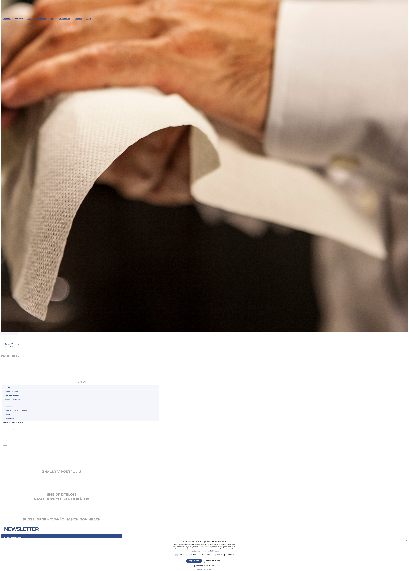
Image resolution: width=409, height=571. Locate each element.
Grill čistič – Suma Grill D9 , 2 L (13, 422)
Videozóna (41, 19)
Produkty (7, 19)
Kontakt (78, 19)
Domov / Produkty (12, 344)
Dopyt (88, 19)
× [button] (406, 540)
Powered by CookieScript (205, 569)
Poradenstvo (9, 419)
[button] (204, 565)
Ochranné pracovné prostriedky (16, 411)
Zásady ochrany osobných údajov (208, 551)
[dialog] (204, 554)
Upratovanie (9, 407)
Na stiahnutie (64, 19)
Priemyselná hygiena (12, 395)
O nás (29, 19)
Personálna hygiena (11, 391)
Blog (52, 19)
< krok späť (9, 346)
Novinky (7, 387)
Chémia (7, 403)
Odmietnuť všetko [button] (213, 561)
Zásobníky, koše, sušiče (12, 399)
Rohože (7, 415)
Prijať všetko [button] (194, 561)
